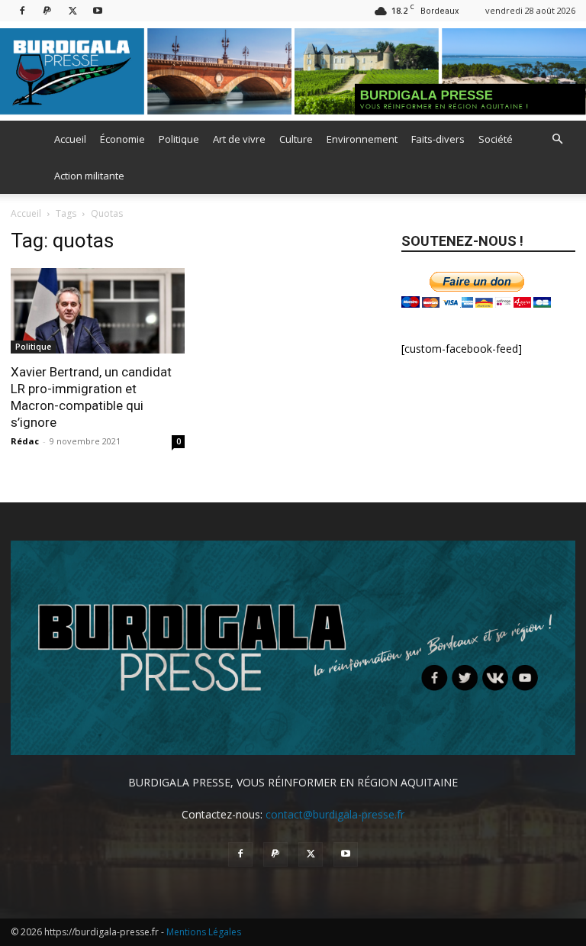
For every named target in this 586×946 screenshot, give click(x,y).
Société (495, 139)
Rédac (25, 441)
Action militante (89, 175)
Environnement (362, 139)
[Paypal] (47, 10)
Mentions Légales (203, 931)
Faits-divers (438, 139)
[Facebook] (22, 10)
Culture (296, 139)
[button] (557, 139)
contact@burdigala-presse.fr (335, 814)
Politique (179, 139)
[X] (72, 10)
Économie (122, 139)
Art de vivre (239, 139)
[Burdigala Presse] (293, 71)
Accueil (70, 139)
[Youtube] (97, 10)
